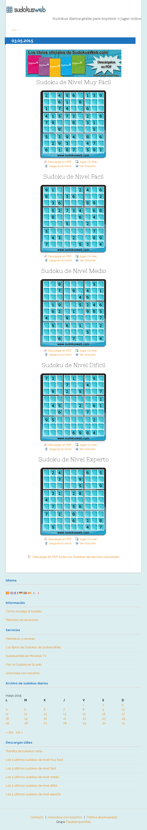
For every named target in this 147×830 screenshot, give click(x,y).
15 (84, 714)
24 (123, 718)
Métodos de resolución (22, 620)
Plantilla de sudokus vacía (24, 751)
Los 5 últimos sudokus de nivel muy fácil (34, 760)
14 (64, 714)
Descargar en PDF (60, 161)
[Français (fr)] (16, 593)
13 (45, 714)
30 (104, 723)
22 (84, 718)
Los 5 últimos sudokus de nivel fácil (31, 768)
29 (84, 723)
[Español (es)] (7, 593)
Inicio (13, 30)
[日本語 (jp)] (38, 593)
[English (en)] (12, 593)
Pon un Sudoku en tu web (24, 664)
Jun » (19, 732)
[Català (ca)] (29, 593)
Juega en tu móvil (60, 166)
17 (123, 714)
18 (7, 718)
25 (7, 723)
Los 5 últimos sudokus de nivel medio (32, 777)
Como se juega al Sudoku (24, 611)
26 (26, 723)
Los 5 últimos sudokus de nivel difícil (31, 785)
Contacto (36, 817)
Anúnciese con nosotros (23, 673)
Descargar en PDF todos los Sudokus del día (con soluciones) (75, 557)
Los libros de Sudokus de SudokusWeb (33, 647)
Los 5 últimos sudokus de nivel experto (33, 794)
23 (104, 718)
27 (45, 723)
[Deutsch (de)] (20, 593)
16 (103, 714)
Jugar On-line (88, 161)
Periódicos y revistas (20, 639)
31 (123, 723)
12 (25, 714)
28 (65, 723)
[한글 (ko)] (34, 593)
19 (26, 718)
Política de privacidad (102, 817)
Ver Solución (87, 166)
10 (123, 709)
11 (7, 714)
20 (45, 718)
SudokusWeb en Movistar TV (26, 656)
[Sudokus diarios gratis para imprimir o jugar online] (73, 10)
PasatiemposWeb (78, 822)
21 (64, 718)
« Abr (9, 732)
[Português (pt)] (25, 593)
